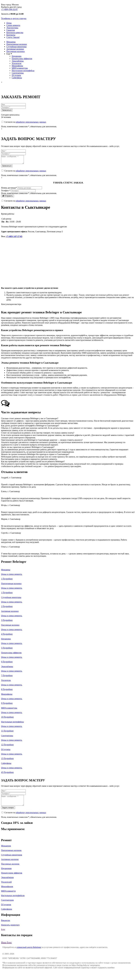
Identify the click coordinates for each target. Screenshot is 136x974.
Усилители (16, 63)
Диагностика (12, 28)
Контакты (10, 35)
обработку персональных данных (31, 122)
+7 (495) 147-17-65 (14, 236)
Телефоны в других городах (13, 18)
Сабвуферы (17, 78)
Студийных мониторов (11, 855)
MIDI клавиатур (8, 891)
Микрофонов (7, 886)
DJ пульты (16, 75)
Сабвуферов (6, 909)
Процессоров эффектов (11, 873)
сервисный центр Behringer (29, 947)
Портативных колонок (11, 850)
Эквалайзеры (18, 61)
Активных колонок (10, 859)
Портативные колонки (16, 44)
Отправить (8, 196)
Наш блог (6, 942)
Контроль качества (14, 32)
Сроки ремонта (13, 25)
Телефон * (5, 190)
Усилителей (6, 882)
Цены (9, 23)
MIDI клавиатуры (20, 68)
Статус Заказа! (13, 37)
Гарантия (10, 30)
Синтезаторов (7, 900)
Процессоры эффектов (22, 58)
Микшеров (6, 846)
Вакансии (5, 920)
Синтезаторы (18, 73)
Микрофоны (17, 66)
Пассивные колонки (15, 51)
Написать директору (10, 925)
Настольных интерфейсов (13, 895)
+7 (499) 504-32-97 (9, 9)
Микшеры (11, 42)
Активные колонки (15, 49)
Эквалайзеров (7, 877)
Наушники (16, 56)
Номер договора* (9, 188)
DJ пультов (6, 904)
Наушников (6, 868)
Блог (3, 929)
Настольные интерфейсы (23, 70)
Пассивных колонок (10, 864)
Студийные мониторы (16, 46)
